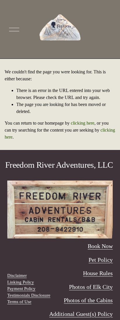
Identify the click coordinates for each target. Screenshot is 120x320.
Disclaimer (17, 275)
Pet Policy (101, 260)
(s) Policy (101, 314)
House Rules (98, 273)
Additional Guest (69, 314)
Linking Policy (20, 282)
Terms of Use (19, 301)
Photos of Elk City (91, 287)
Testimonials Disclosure (28, 295)
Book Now (100, 246)
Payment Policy (21, 288)
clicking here (82, 123)
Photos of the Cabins (88, 300)
